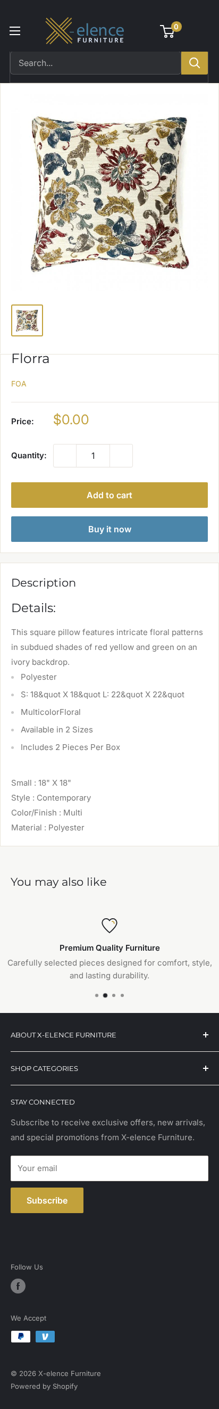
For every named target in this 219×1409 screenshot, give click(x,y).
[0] (167, 31)
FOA (19, 383)
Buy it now (109, 529)
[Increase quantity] (121, 455)
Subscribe (47, 1200)
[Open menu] (15, 31)
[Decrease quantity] (65, 455)
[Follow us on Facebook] (18, 1286)
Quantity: (29, 455)
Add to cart (109, 495)
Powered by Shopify (44, 1386)
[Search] (194, 63)
